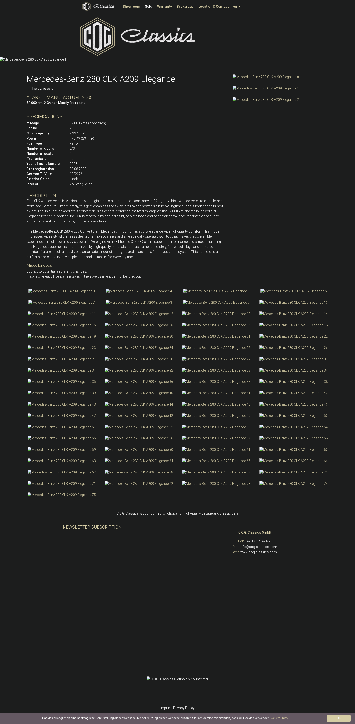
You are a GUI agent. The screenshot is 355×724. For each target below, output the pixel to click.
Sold (148, 6)
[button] (5, 59)
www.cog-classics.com (258, 552)
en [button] (235, 6)
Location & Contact (213, 6)
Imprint (165, 708)
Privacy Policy (184, 708)
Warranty (164, 6)
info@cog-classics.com (258, 547)
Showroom (131, 6)
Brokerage (185, 6)
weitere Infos (279, 718)
